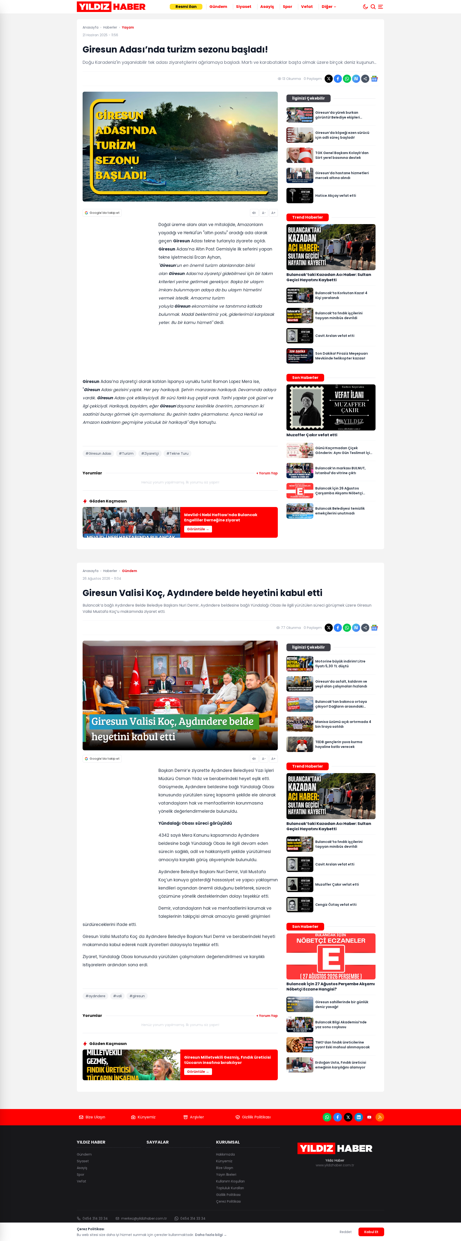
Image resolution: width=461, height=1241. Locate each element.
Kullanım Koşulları (230, 1181)
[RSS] (380, 1117)
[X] (348, 1117)
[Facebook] (337, 1117)
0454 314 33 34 (95, 1218)
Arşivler (197, 1117)
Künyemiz (147, 1117)
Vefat (307, 6)
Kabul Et (371, 1231)
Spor (287, 6)
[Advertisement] (119, 294)
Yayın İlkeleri (226, 1174)
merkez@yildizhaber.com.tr (144, 1218)
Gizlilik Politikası (256, 1117)
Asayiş (267, 6)
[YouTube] (369, 1117)
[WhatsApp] (327, 1117)
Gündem (218, 6)
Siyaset (243, 6)
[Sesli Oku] (254, 213)
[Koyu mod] (365, 7)
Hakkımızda (225, 1154)
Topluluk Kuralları (230, 1188)
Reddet (346, 1231)
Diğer (327, 6)
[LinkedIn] (358, 1117)
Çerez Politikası (228, 1201)
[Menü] (381, 7)
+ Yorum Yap (267, 473)
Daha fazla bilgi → (211, 1234)
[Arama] (373, 7)
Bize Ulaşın (95, 1117)
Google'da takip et (105, 212)
